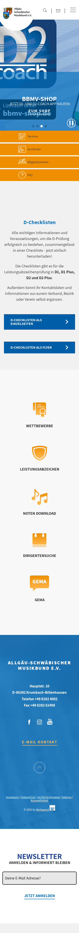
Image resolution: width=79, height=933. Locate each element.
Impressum (12, 797)
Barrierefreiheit (39, 800)
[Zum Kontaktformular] (58, 10)
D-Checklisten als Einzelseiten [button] (26, 322)
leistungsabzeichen (39, 469)
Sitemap (67, 797)
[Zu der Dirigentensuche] (39, 545)
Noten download (39, 513)
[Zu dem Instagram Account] (39, 722)
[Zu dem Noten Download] (40, 503)
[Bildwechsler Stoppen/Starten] (71, 123)
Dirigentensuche (39, 555)
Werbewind (42, 810)
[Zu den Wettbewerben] (39, 415)
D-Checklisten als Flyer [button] (31, 347)
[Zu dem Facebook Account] (29, 722)
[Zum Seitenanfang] (39, 768)
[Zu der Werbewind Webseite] (52, 810)
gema (40, 599)
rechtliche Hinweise (48, 797)
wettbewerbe (39, 425)
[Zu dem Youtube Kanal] (49, 721)
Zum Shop (40, 110)
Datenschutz (28, 797)
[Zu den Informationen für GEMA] (39, 589)
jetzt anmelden (39, 895)
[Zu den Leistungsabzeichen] (39, 459)
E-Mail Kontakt (39, 741)
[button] (73, 10)
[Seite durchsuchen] (44, 10)
